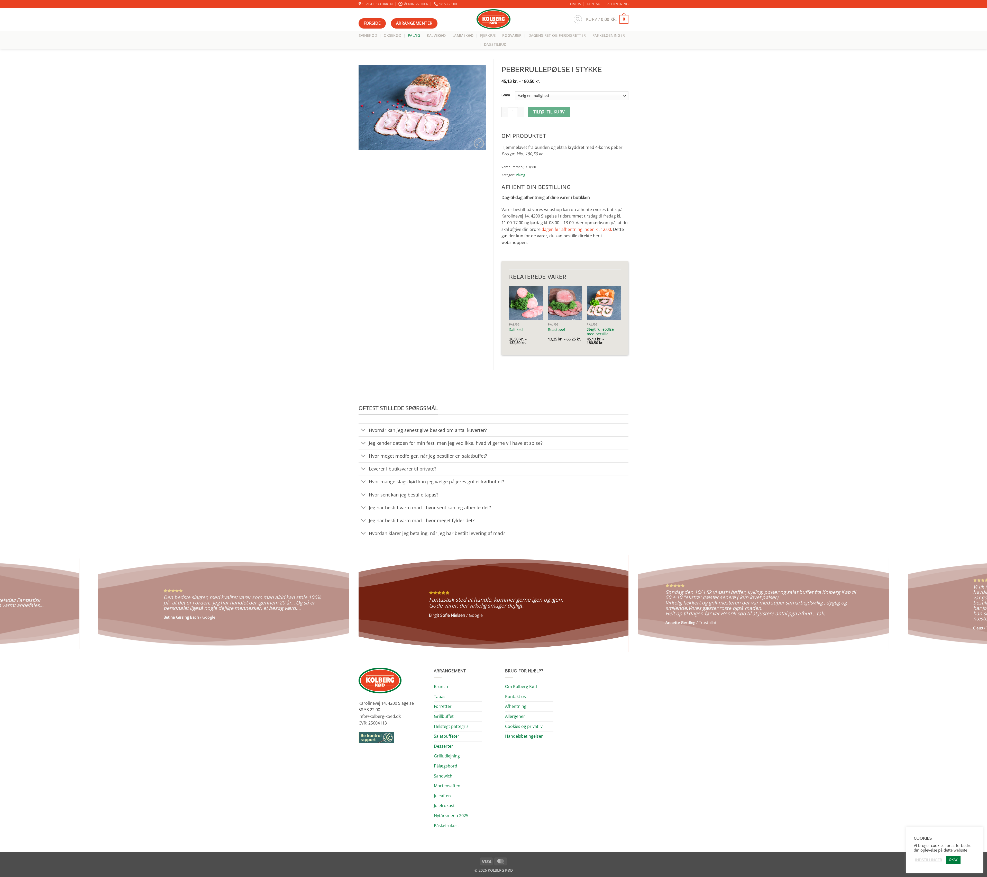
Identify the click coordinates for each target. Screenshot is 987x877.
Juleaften (442, 796)
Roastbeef (556, 329)
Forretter (443, 706)
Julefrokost (444, 805)
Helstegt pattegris (451, 726)
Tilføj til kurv (549, 112)
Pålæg (414, 35)
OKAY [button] (953, 859)
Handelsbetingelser (524, 736)
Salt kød (516, 329)
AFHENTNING (617, 4)
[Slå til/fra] (364, 430)
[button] (578, 19)
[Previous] (26, 603)
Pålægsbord (445, 766)
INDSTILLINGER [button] (928, 859)
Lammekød (462, 35)
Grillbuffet (444, 716)
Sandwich (443, 776)
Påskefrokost (446, 825)
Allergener (515, 716)
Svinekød (368, 35)
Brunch (441, 686)
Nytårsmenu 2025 (451, 815)
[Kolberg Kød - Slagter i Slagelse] (493, 19)
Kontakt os (515, 696)
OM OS (575, 4)
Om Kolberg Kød (521, 686)
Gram (505, 95)
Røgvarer (512, 35)
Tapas (439, 696)
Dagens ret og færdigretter (557, 35)
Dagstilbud (495, 44)
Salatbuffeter (446, 736)
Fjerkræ (488, 35)
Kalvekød (436, 35)
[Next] (960, 603)
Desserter (443, 746)
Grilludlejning (447, 756)
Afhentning (515, 706)
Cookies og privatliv (524, 726)
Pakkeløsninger (608, 35)
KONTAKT (594, 4)
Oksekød (392, 35)
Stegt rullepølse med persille (600, 332)
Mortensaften (447, 786)
